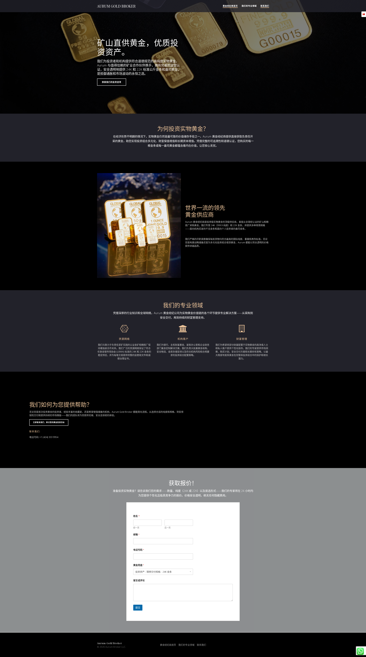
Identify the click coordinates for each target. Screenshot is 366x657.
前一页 (136, 527)
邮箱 (136, 534)
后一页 (168, 527)
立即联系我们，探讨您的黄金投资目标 (49, 422)
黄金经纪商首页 (230, 5)
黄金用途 (138, 565)
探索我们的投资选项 (111, 82)
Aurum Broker (116, 6)
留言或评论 (139, 580)
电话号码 (138, 550)
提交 (137, 607)
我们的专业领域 (249, 5)
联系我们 (264, 5)
